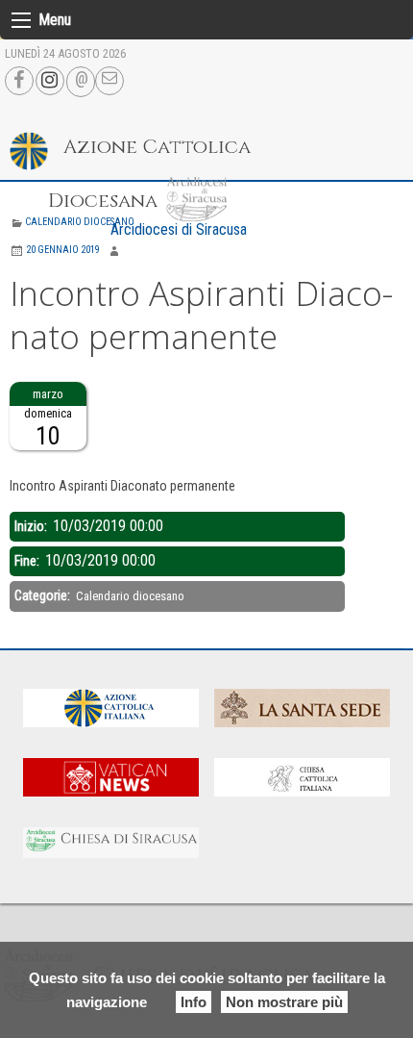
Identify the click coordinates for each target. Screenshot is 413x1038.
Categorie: (43, 595)
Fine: (28, 561)
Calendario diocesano (79, 221)
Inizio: (32, 526)
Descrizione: (45, 461)
